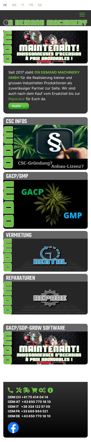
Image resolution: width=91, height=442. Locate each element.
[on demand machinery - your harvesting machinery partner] (45, 22)
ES (40, 5)
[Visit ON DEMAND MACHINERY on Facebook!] (13, 427)
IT (23, 5)
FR (31, 5)
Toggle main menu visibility (82, 14)
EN (14, 5)
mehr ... (18, 106)
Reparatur (16, 99)
